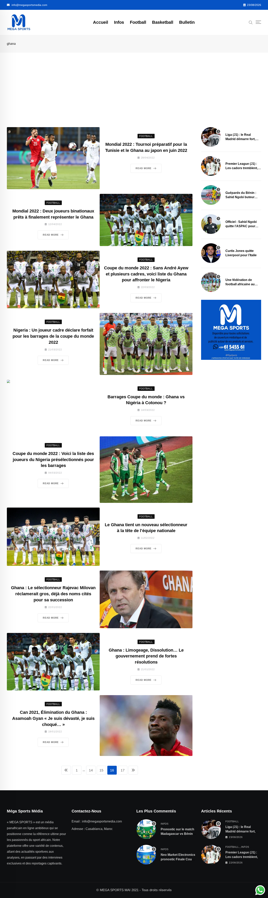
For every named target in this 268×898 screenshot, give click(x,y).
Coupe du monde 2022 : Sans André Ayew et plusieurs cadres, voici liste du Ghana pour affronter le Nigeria (146, 274)
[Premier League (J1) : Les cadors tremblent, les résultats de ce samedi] (211, 166)
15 (101, 770)
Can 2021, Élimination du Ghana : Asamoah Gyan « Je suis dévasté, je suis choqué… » (53, 718)
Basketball (162, 22)
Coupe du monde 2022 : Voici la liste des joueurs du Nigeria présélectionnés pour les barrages (53, 459)
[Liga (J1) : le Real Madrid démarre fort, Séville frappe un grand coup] (211, 137)
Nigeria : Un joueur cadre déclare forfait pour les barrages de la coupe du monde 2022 (53, 336)
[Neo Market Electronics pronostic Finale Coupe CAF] (146, 854)
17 (123, 770)
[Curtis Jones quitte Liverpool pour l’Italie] (211, 253)
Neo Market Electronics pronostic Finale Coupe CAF (178, 859)
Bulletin (187, 22)
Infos (119, 22)
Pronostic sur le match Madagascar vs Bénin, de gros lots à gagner (177, 834)
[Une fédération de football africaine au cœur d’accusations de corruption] (211, 282)
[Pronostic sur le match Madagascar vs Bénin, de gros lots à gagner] (146, 829)
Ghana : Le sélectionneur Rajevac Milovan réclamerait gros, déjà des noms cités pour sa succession (53, 593)
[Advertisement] (134, 82)
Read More (143, 168)
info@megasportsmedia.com (29, 4)
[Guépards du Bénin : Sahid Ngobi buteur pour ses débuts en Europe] (211, 195)
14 (91, 770)
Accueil (100, 22)
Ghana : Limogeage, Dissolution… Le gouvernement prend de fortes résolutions (146, 656)
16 (112, 770)
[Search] (251, 22)
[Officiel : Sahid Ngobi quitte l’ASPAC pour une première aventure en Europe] (211, 224)
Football (138, 22)
